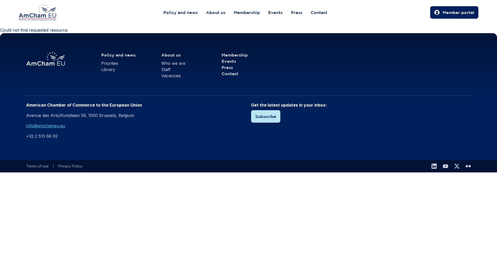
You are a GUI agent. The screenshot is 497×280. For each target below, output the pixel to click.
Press (296, 12)
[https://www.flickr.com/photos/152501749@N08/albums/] (468, 166)
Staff (166, 69)
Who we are (173, 63)
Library (108, 69)
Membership (247, 12)
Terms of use (37, 166)
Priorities (109, 63)
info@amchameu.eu (45, 125)
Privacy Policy (70, 166)
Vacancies (171, 75)
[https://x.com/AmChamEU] (456, 166)
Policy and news (180, 12)
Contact (319, 12)
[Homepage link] (43, 12)
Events (275, 12)
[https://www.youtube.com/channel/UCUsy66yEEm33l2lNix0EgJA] (445, 166)
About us (215, 12)
